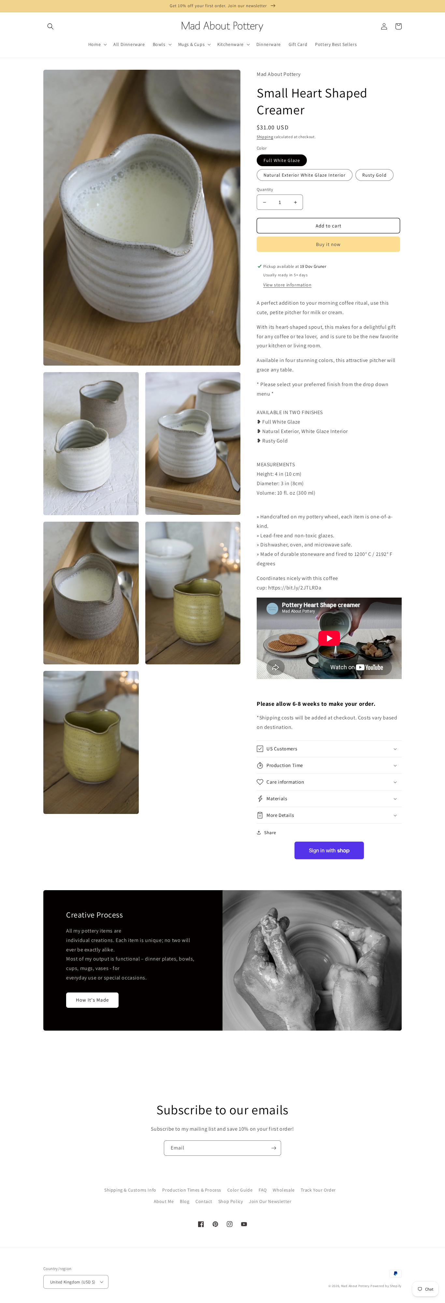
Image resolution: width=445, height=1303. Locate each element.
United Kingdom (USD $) (72, 1282)
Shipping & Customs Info (130, 1190)
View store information (287, 285)
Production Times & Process (191, 1190)
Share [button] (270, 832)
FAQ (263, 1190)
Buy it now (328, 244)
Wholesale (283, 1190)
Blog (184, 1201)
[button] (50, 26)
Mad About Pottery (356, 1286)
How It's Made (92, 1000)
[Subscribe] (273, 1148)
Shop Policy (230, 1201)
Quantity (265, 189)
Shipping (265, 136)
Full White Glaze (282, 160)
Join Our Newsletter (270, 1201)
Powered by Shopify (386, 1286)
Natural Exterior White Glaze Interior (305, 175)
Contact (203, 1201)
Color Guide (240, 1190)
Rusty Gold (374, 175)
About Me (164, 1201)
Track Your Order (318, 1190)
